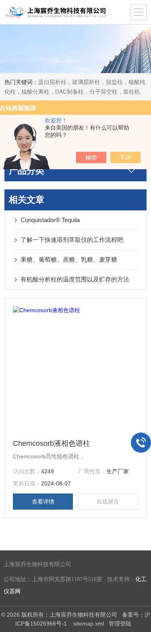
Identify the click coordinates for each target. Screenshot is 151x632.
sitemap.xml (88, 623)
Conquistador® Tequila (50, 219)
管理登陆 (120, 623)
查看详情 (43, 501)
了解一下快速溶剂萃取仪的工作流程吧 (72, 239)
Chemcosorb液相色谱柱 (51, 443)
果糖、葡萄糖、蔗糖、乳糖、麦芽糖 (69, 259)
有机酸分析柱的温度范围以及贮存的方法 (75, 279)
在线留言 (108, 501)
